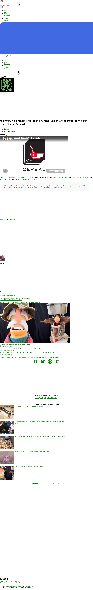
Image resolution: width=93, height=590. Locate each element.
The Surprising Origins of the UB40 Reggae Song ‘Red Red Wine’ (20, 302)
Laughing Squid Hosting (46, 397)
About (5, 59)
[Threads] (5, 135)
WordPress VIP (28, 586)
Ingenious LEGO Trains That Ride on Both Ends (15, 298)
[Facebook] (1, 135)
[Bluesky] (3, 135)
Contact (6, 69)
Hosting (6, 62)
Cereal (2, 177)
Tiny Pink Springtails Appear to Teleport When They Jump (32, 451)
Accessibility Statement (6, 583)
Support (6, 67)
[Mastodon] (7, 579)
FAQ (5, 60)
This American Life (64, 177)
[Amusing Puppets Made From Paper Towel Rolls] (35, 342)
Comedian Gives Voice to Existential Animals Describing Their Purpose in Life (24, 349)
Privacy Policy (4, 581)
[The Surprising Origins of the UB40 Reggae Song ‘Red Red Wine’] (11, 300)
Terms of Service (14, 581)
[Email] (7, 135)
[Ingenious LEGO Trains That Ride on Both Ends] (7, 295)
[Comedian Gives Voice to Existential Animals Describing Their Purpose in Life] (6, 346)
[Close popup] (1, 23)
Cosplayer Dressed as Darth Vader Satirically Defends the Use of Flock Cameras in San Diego (29, 357)
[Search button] (18, 73)
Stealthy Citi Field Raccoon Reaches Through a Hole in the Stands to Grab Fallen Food (27, 353)
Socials (6, 65)
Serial (77, 177)
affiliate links (35, 483)
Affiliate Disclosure (19, 583)
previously (83, 177)
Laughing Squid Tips (14, 219)
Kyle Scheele (23, 177)
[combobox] (8, 74)
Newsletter (7, 64)
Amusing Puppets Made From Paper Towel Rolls (15, 344)
